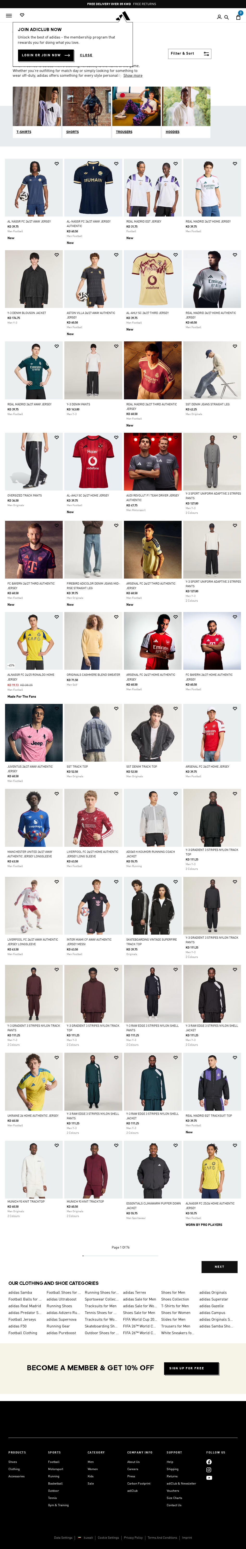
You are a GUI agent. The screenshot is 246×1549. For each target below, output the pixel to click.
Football (54, 1462)
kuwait (88, 1537)
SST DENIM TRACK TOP (141, 766)
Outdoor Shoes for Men (102, 1333)
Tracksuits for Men (101, 1306)
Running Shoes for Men (102, 1293)
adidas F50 (17, 1326)
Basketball (55, 1483)
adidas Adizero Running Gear (64, 1313)
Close (86, 55)
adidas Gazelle (211, 1306)
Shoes (12, 1462)
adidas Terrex (134, 1293)
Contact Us (174, 1505)
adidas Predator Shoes (25, 1313)
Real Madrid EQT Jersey (143, 221)
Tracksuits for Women (102, 1320)
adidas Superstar (213, 1299)
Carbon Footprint (138, 1483)
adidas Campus (212, 1313)
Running (53, 1476)
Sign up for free (186, 1368)
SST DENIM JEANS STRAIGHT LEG (208, 404)
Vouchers (173, 1490)
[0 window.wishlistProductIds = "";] (22, 15)
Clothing (14, 1469)
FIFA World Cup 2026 (140, 1320)
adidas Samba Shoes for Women (216, 1326)
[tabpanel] (123, 720)
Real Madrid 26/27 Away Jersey (29, 404)
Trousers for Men (175, 1326)
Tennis (52, 1498)
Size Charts (174, 1498)
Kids (90, 1476)
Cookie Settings (108, 1537)
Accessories (16, 1476)
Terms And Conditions (162, 1537)
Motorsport (55, 1469)
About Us (133, 1462)
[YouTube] (209, 1477)
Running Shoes (59, 1306)
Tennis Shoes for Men (102, 1313)
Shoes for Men (173, 1293)
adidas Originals (213, 1293)
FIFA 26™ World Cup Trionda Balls (140, 1326)
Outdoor (53, 1490)
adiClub (132, 1490)
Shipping (172, 1469)
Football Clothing (22, 1333)
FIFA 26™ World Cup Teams (140, 1333)
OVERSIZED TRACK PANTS (24, 495)
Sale (91, 1483)
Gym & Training (58, 1505)
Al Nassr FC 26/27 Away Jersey (29, 221)
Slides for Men (173, 1320)
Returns (172, 1476)
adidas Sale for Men (139, 1299)
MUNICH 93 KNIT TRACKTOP (26, 1201)
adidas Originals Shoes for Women (216, 1320)
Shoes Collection (175, 1299)
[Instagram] (208, 1470)
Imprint (187, 1537)
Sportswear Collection (102, 1299)
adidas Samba (20, 1293)
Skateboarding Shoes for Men (102, 1326)
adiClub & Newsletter (181, 1483)
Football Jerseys (22, 1320)
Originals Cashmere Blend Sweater (93, 675)
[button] (56, 163)
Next (219, 1267)
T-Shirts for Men (175, 1306)
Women (93, 1469)
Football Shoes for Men (64, 1293)
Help (170, 1462)
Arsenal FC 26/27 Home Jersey (207, 766)
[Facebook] (209, 1462)
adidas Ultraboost (61, 1299)
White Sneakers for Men (178, 1333)
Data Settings (63, 1537)
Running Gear (58, 1326)
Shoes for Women (176, 1313)
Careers (132, 1469)
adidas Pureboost (61, 1333)
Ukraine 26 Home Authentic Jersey (32, 1116)
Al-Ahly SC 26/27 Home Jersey (88, 495)
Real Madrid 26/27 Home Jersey (208, 221)
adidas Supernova (61, 1320)
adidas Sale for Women (140, 1306)
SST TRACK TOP (77, 766)
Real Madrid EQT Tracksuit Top (209, 1116)
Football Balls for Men (25, 1299)
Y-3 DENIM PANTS (78, 404)
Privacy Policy (133, 1537)
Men (91, 1462)
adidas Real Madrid (24, 1306)
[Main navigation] (9, 15)
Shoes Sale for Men (139, 1313)
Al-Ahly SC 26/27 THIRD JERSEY (147, 313)
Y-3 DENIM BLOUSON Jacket (26, 313)
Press (131, 1476)
